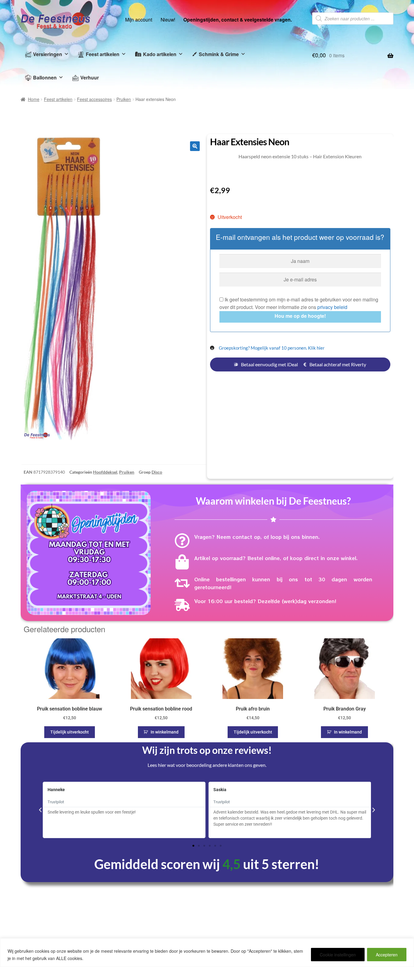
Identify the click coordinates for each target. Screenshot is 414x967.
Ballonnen (45, 77)
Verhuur (89, 77)
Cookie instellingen (338, 955)
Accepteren (387, 955)
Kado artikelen (159, 54)
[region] (207, 952)
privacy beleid (332, 307)
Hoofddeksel (105, 472)
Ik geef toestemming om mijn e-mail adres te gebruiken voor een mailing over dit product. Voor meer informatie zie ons (298, 303)
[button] (195, 146)
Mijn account (138, 19)
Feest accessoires (94, 99)
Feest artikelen (102, 54)
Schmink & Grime (219, 54)
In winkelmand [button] (165, 732)
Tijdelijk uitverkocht (69, 732)
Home (33, 99)
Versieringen (47, 54)
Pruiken (123, 99)
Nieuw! (168, 19)
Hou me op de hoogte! (300, 315)
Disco (157, 472)
